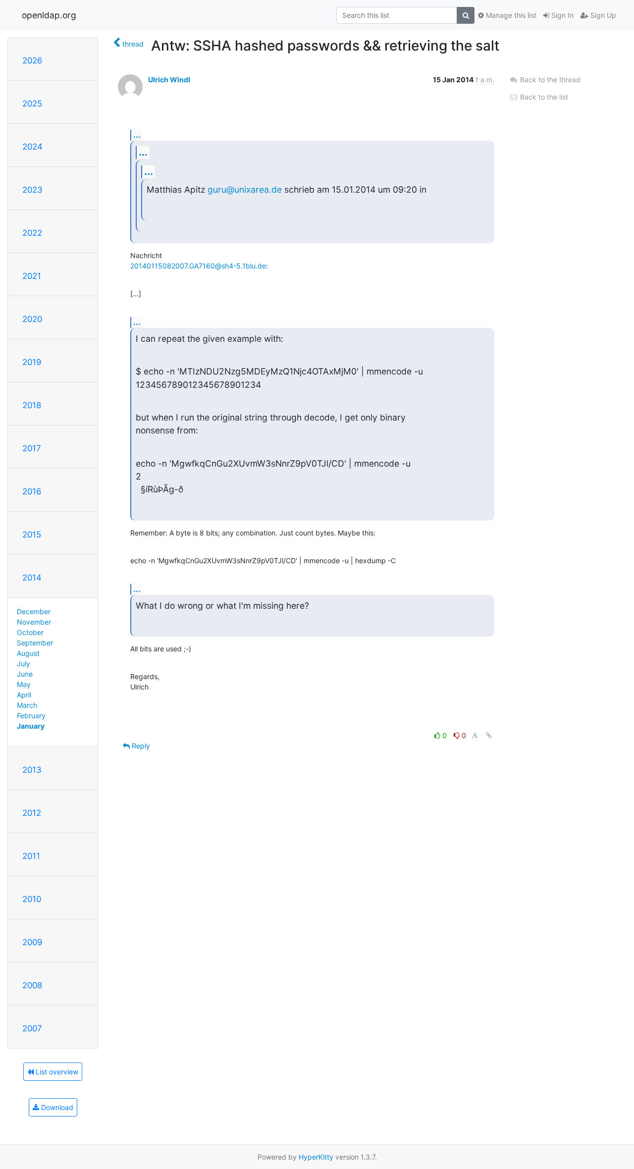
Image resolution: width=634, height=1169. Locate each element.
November (34, 622)
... (137, 135)
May (24, 684)
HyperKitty (316, 1157)
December (34, 611)
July (23, 663)
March (27, 705)
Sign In (561, 15)
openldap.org (49, 15)
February (31, 715)
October (30, 632)
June (25, 674)
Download (56, 1107)
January (31, 726)
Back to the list (543, 97)
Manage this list (510, 15)
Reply (140, 746)
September (35, 642)
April (24, 695)
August (28, 653)
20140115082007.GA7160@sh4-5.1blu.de (198, 266)
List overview (56, 1071)
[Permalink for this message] (488, 735)
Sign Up (602, 15)
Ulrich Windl (169, 79)
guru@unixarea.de (245, 189)
